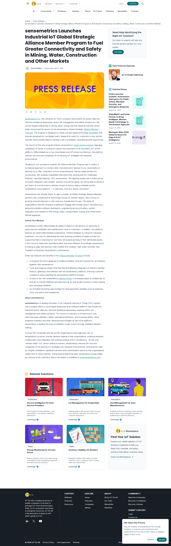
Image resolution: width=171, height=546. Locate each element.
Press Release (39, 21)
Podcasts (68, 501)
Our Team (108, 501)
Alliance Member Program (71, 255)
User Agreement (63, 542)
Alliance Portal (64, 278)
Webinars (68, 497)
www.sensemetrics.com (90, 357)
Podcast (134, 11)
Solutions (110, 11)
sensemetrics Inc (32, 119)
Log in (121, 4)
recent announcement (83, 145)
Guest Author (36, 68)
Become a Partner (135, 504)
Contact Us (132, 517)
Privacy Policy (48, 542)
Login (130, 514)
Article (27, 21)
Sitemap (76, 542)
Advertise (48, 4)
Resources (68, 504)
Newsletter (122, 11)
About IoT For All (111, 497)
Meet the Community (136, 497)
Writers (88, 508)
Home (87, 497)
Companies (89, 504)
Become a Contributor (137, 501)
